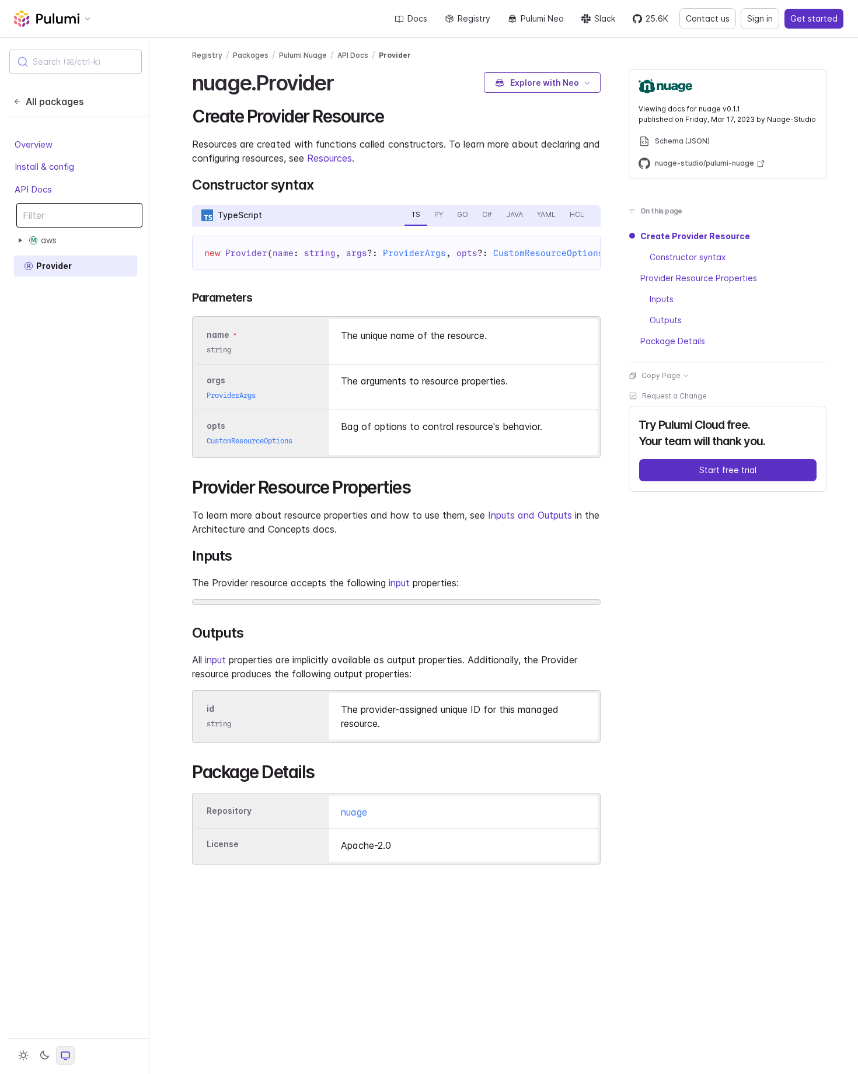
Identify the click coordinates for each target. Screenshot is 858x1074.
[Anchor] (343, 81)
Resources (329, 158)
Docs (417, 18)
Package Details (672, 341)
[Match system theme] (65, 1055)
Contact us (708, 18)
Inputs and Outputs (530, 515)
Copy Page (661, 375)
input (399, 583)
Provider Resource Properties (698, 278)
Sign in (760, 18)
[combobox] (75, 62)
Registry (474, 18)
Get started (814, 18)
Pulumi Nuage (303, 55)
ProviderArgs (414, 253)
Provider (395, 55)
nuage (354, 812)
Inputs (662, 299)
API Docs (33, 189)
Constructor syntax (688, 257)
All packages (54, 101)
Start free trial (727, 470)
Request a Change (674, 395)
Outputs (666, 320)
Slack (604, 18)
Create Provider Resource (695, 236)
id (210, 708)
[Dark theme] (44, 1055)
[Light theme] (23, 1055)
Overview (34, 144)
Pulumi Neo (542, 18)
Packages (250, 55)
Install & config (44, 166)
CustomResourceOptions (548, 253)
